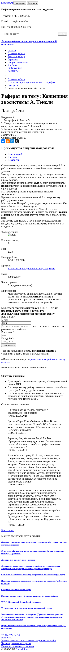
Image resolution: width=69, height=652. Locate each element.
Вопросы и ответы (18, 62)
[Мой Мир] (12, 141)
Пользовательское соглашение (17, 646)
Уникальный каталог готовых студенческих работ (28, 640)
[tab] (15, 154)
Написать (6, 637)
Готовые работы (16, 53)
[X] (17, 141)
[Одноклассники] (8, 141)
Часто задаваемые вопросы (16, 643)
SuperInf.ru (22, 649)
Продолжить (9, 345)
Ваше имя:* (7, 332)
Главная (12, 50)
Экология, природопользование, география (31, 82)
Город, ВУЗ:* (8, 338)
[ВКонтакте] (3, 141)
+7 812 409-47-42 (10, 634)
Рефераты (13, 85)
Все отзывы (7, 530)
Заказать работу (16, 56)
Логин (4, 323)
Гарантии (13, 59)
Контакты (13, 70)
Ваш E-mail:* (8, 316)
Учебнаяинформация (15, 66)
